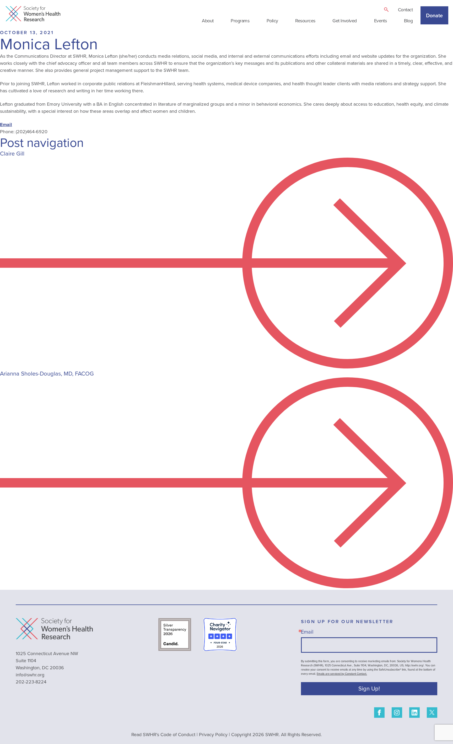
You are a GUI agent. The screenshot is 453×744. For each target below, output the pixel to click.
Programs (240, 20)
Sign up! (369, 688)
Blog (408, 20)
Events (380, 20)
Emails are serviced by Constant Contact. (342, 674)
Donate (434, 15)
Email (6, 124)
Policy (272, 20)
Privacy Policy (213, 734)
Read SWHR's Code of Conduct (163, 734)
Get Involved (344, 20)
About (207, 20)
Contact (405, 9)
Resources (305, 20)
